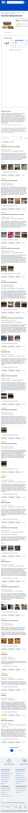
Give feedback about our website (18, 802)
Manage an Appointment (20, 777)
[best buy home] (4, 2)
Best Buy (2, 12)
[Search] (21, 138)
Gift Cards (3, 783)
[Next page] (22, 750)
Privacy (12, 806)
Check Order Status (5, 771)
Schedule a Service (19, 775)
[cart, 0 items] (25, 2)
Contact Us (18, 783)
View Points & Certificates (21, 790)
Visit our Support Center (20, 771)
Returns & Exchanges (5, 775)
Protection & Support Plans (21, 779)
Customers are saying (6, 111)
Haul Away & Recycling (20, 781)
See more (3, 162)
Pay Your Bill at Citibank (5, 790)
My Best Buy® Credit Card (6, 788)
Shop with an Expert (20, 773)
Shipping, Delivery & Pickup (6, 773)
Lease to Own (3, 792)
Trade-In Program (4, 781)
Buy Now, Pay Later (5, 794)
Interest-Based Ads (16, 806)
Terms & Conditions (8, 806)
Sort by (26, 138)
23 (19, 750)
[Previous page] (5, 750)
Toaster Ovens (12, 13)
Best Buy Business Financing (6, 796)
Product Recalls (4, 779)
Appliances (8, 12)
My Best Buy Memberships (21, 788)
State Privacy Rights (20, 807)
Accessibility (3, 806)
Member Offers (18, 792)
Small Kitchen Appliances (16, 12)
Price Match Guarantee (5, 777)
